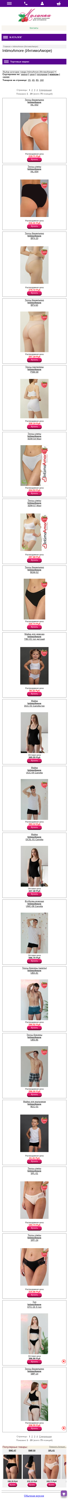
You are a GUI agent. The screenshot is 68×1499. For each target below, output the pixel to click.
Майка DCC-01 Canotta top (34, 703)
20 (29, 80)
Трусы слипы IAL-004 (34, 169)
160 (42, 80)
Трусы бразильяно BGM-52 (34, 570)
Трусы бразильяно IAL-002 (34, 102)
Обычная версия (34, 1495)
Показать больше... (57, 1447)
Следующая (45, 90)
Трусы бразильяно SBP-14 (34, 1371)
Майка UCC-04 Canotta (34, 770)
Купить (34, 159)
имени (24, 74)
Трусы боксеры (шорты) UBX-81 (34, 970)
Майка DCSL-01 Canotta (34, 837)
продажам (42, 74)
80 (37, 80)
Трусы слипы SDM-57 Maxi (34, 503)
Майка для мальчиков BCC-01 (34, 1104)
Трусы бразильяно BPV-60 (34, 302)
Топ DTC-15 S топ (34, 1304)
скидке (6, 77)
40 (33, 80)
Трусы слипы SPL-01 (34, 1171)
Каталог (15, 37)
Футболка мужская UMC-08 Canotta (34, 903)
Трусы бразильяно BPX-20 (34, 236)
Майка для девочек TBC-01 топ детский (34, 636)
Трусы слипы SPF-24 (34, 1237)
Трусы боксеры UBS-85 (34, 1037)
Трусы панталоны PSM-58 (34, 369)
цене (32, 74)
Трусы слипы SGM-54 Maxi (34, 436)
